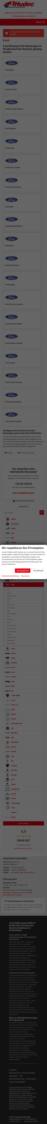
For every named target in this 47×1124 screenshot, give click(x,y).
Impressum (25, 576)
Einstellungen (38, 571)
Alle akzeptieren (23, 571)
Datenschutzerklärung (10, 576)
